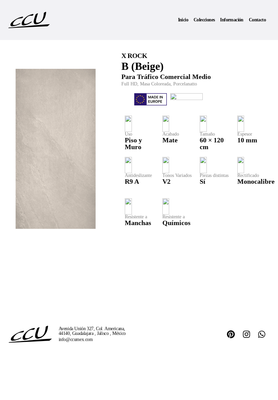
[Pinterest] (231, 334)
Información (231, 19)
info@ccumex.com (76, 339)
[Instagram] (246, 334)
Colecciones (204, 19)
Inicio (183, 19)
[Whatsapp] (262, 334)
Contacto (257, 19)
